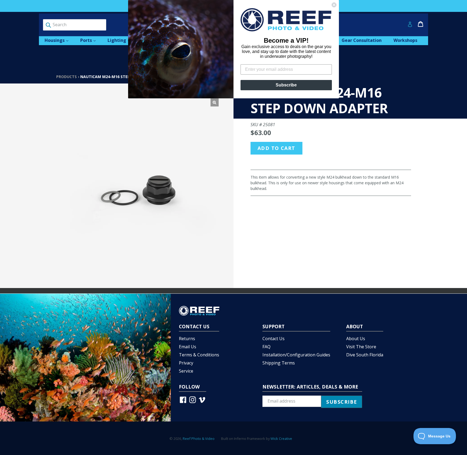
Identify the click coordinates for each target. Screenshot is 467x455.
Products (66, 76)
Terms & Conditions (199, 355)
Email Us (187, 347)
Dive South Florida (364, 355)
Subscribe (286, 85)
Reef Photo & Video (199, 438)
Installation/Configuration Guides (296, 355)
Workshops (405, 40)
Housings (59, 40)
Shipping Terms (278, 363)
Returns (187, 339)
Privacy (186, 363)
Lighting (121, 40)
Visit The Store (361, 347)
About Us (355, 339)
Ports (90, 40)
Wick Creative (281, 438)
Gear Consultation (362, 40)
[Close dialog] (334, 5)
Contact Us (273, 339)
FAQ (266, 347)
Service (186, 371)
